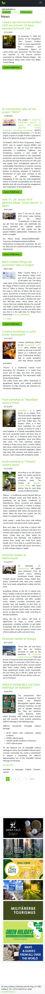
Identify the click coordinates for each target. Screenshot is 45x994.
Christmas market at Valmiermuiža (14, 557)
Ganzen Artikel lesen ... (12, 67)
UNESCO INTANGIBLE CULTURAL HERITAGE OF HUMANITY (21, 686)
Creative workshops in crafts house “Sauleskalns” (19, 333)
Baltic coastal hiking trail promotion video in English (18, 263)
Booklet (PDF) (8, 765)
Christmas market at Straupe (19, 638)
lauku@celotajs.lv (8, 992)
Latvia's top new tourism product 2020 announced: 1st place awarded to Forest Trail (21, 25)
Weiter (32, 779)
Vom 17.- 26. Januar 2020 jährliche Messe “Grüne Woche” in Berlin (22, 202)
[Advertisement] (22, 88)
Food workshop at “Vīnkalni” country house (19, 463)
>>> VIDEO (7, 319)
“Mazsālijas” (24, 410)
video (32, 133)
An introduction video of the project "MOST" (19, 111)
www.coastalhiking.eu (21, 314)
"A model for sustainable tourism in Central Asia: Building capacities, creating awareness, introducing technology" (22, 125)
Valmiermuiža (23, 568)
